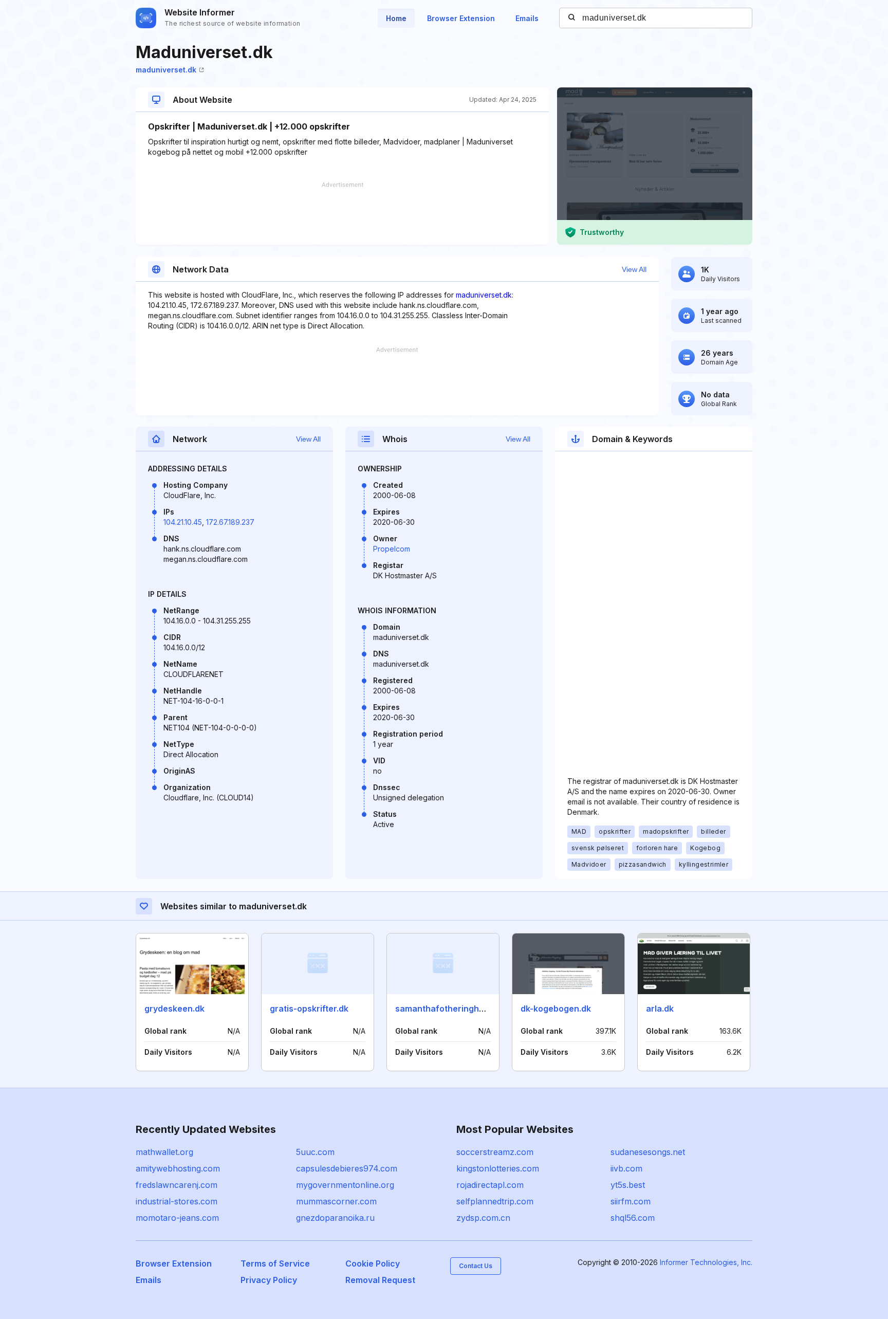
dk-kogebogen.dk (556, 1008)
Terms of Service (275, 1263)
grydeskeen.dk (174, 1008)
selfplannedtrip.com (494, 1201)
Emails (527, 18)
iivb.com (626, 1168)
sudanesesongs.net (647, 1152)
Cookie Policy (372, 1263)
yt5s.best (627, 1185)
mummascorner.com (336, 1201)
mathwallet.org (164, 1152)
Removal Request (380, 1280)
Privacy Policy (268, 1280)
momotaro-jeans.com (177, 1218)
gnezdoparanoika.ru (335, 1218)
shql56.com (632, 1218)
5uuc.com (315, 1152)
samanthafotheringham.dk (449, 1008)
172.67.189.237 (230, 522)
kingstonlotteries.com (497, 1168)
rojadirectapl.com (490, 1185)
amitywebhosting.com (178, 1168)
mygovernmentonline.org (345, 1185)
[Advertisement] (342, 213)
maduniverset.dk (166, 69)
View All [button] (634, 269)
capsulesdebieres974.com (346, 1168)
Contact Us (475, 1266)
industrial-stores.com (176, 1201)
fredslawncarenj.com (176, 1185)
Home (396, 18)
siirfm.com (630, 1201)
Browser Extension (461, 18)
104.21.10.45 (182, 522)
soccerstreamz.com (494, 1152)
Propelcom (391, 548)
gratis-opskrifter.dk (309, 1008)
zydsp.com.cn (483, 1218)
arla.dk (660, 1008)
